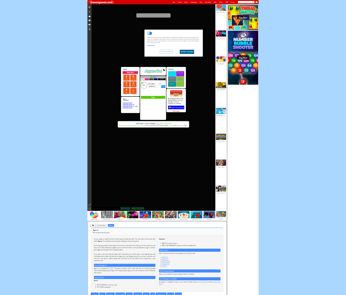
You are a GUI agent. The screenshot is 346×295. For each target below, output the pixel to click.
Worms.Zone (166, 262)
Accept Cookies (187, 52)
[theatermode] (89, 205)
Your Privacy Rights (166, 51)
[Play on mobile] (89, 29)
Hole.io (164, 266)
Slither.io (165, 257)
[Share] (89, 12)
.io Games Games (101, 225)
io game (110, 268)
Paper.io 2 (165, 260)
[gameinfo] (89, 25)
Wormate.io (165, 264)
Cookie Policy (151, 45)
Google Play (204, 282)
